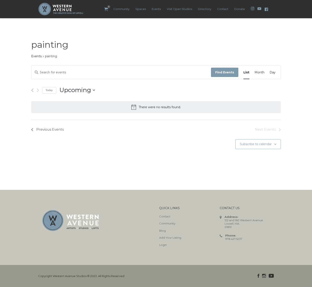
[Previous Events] (32, 90)
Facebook (258, 275)
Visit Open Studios (179, 9)
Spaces (140, 9)
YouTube (271, 275)
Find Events (224, 72)
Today (49, 90)
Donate (239, 9)
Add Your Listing (170, 237)
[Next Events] (38, 90)
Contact (222, 9)
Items (106, 9)
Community (121, 9)
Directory (204, 9)
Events (156, 9)
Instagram (264, 275)
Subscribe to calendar (256, 144)
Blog (162, 230)
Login (163, 244)
